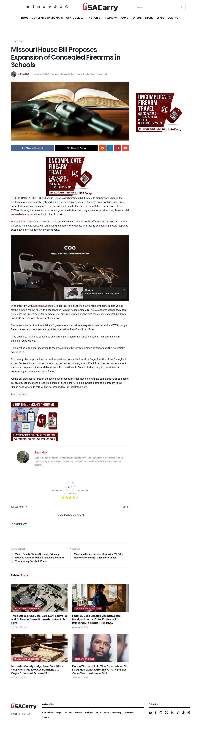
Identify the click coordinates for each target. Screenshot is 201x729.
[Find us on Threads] (66, 7)
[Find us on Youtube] (28, 7)
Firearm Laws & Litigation (27, 609)
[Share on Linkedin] (109, 148)
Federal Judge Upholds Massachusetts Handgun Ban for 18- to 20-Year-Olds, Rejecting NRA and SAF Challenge (96, 619)
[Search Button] (182, 7)
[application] (70, 268)
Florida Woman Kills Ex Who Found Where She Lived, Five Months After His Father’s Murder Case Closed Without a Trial (100, 669)
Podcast (89, 712)
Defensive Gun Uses (84, 659)
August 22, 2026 (19, 627)
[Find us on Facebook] (33, 7)
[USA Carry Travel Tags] (69, 176)
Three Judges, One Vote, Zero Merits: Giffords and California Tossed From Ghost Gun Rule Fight (39, 619)
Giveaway (116, 712)
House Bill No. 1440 (22, 222)
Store (98, 712)
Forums (78, 712)
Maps (58, 712)
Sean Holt (24, 73)
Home (24, 17)
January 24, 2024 (41, 73)
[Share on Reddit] (102, 148)
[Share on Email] (125, 148)
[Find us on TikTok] (55, 7)
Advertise (129, 712)
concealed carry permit (24, 214)
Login (125, 506)
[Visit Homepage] (100, 7)
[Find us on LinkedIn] (50, 7)
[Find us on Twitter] (44, 7)
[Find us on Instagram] (38, 7)
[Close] (124, 290)
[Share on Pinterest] (117, 148)
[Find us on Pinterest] (61, 7)
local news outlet (44, 306)
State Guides (47, 712)
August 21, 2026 (81, 677)
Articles (56, 73)
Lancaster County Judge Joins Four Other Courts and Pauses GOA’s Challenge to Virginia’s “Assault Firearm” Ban (37, 669)
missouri (22, 394)
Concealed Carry (68, 73)
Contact (173, 17)
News (21, 41)
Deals (106, 712)
